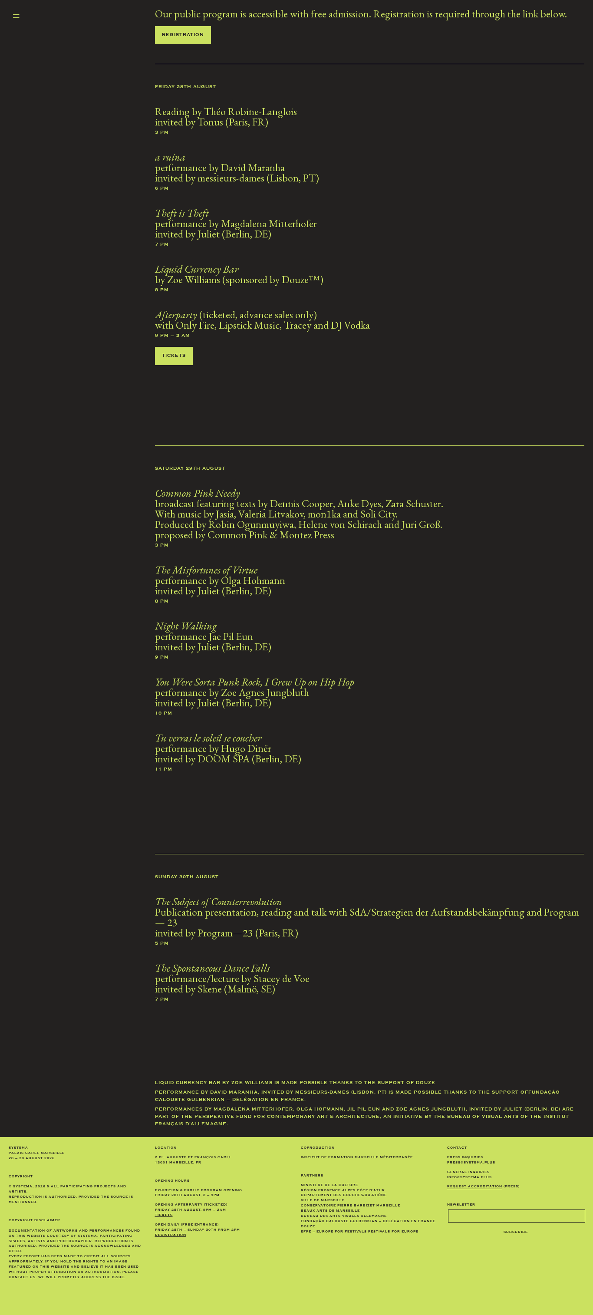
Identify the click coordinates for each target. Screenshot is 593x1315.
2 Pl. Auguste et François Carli (193, 1157)
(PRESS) (483, 1186)
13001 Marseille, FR (178, 1162)
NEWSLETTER (461, 1204)
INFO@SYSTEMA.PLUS (469, 1177)
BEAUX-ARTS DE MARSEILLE (330, 1211)
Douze (425, 1083)
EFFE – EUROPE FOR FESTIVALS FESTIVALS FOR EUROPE (359, 1231)
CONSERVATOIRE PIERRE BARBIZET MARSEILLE (350, 1205)
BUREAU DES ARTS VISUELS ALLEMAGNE (344, 1216)
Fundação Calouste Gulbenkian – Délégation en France (368, 1221)
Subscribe (516, 1232)
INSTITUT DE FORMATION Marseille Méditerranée (357, 1157)
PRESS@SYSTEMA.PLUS (471, 1162)
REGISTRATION (170, 1235)
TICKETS (164, 1215)
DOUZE (308, 1226)
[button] (16, 16)
